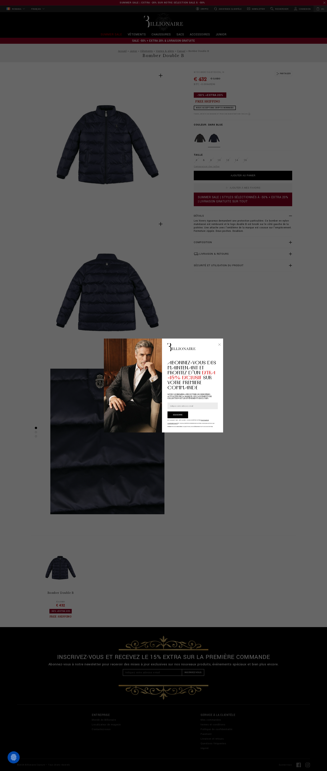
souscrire (177, 415)
